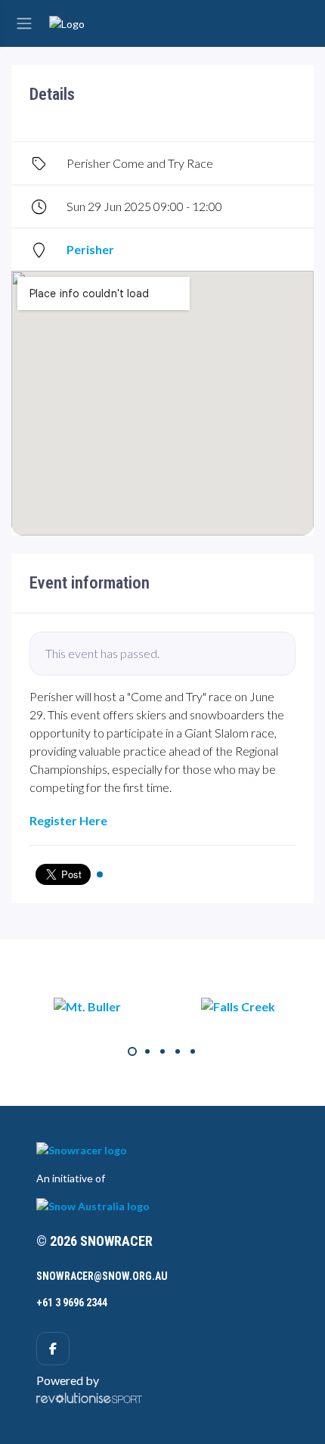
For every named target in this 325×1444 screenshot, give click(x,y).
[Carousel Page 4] (177, 1051)
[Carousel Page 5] (192, 1051)
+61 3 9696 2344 (71, 1302)
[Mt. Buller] (87, 1006)
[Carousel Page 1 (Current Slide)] (132, 1051)
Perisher (90, 249)
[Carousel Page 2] (147, 1051)
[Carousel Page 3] (162, 1051)
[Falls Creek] (238, 1006)
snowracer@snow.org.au (102, 1276)
